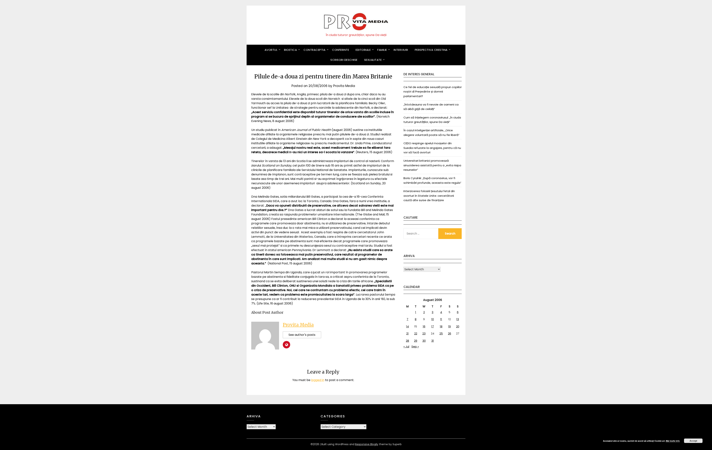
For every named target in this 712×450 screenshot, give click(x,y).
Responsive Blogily (366, 444)
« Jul (406, 346)
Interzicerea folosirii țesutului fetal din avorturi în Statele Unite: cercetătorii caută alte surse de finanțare (429, 195)
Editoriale (363, 50)
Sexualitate (373, 60)
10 (432, 319)
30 (424, 341)
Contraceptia (314, 50)
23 (424, 333)
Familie (382, 50)
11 (441, 319)
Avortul (271, 50)
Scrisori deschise (343, 60)
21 (407, 333)
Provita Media (344, 86)
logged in (317, 380)
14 (407, 326)
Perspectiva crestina (431, 50)
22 (415, 333)
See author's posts (302, 335)
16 (424, 326)
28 (407, 341)
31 (432, 341)
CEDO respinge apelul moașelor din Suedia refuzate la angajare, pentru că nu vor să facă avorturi (432, 147)
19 (449, 326)
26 (449, 333)
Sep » (415, 346)
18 (441, 326)
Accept (693, 440)
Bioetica (290, 50)
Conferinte (340, 50)
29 (415, 341)
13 (457, 319)
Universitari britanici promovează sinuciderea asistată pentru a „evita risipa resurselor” (432, 165)
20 (457, 326)
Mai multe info (673, 440)
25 (441, 333)
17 (432, 326)
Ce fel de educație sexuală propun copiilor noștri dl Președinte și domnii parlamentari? (432, 91)
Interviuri (401, 50)
